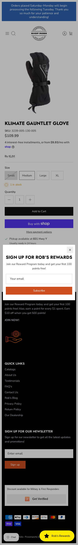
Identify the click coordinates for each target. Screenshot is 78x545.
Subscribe (39, 290)
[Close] (70, 250)
